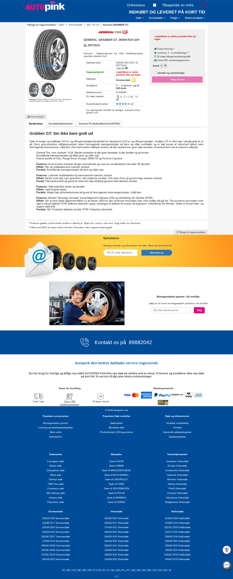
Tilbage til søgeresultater (41, 24)
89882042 (139, 342)
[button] (226, 549)
